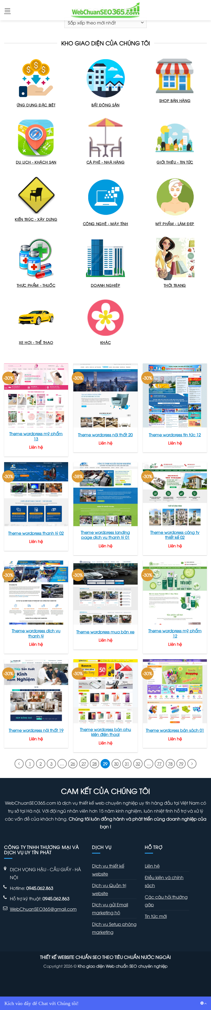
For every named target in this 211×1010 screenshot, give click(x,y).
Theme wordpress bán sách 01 (175, 730)
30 (116, 763)
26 (73, 763)
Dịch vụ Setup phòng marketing (114, 928)
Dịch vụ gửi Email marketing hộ (110, 908)
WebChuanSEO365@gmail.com (43, 909)
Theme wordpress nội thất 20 (105, 434)
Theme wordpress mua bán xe (105, 631)
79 (181, 763)
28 (94, 763)
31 (127, 763)
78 (170, 763)
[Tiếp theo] (192, 763)
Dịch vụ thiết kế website (108, 870)
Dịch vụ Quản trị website (109, 889)
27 (84, 763)
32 (138, 763)
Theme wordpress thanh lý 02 (36, 533)
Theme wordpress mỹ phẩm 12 (175, 633)
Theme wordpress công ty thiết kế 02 (174, 535)
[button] (7, 10)
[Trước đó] (19, 763)
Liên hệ (152, 866)
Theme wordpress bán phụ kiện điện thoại (105, 732)
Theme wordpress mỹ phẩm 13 (36, 436)
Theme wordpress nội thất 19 (36, 730)
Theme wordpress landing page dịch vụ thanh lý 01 (105, 535)
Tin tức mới (156, 916)
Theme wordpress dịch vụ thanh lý (36, 633)
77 (159, 763)
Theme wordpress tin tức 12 (175, 434)
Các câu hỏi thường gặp (166, 901)
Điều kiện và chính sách (164, 881)
